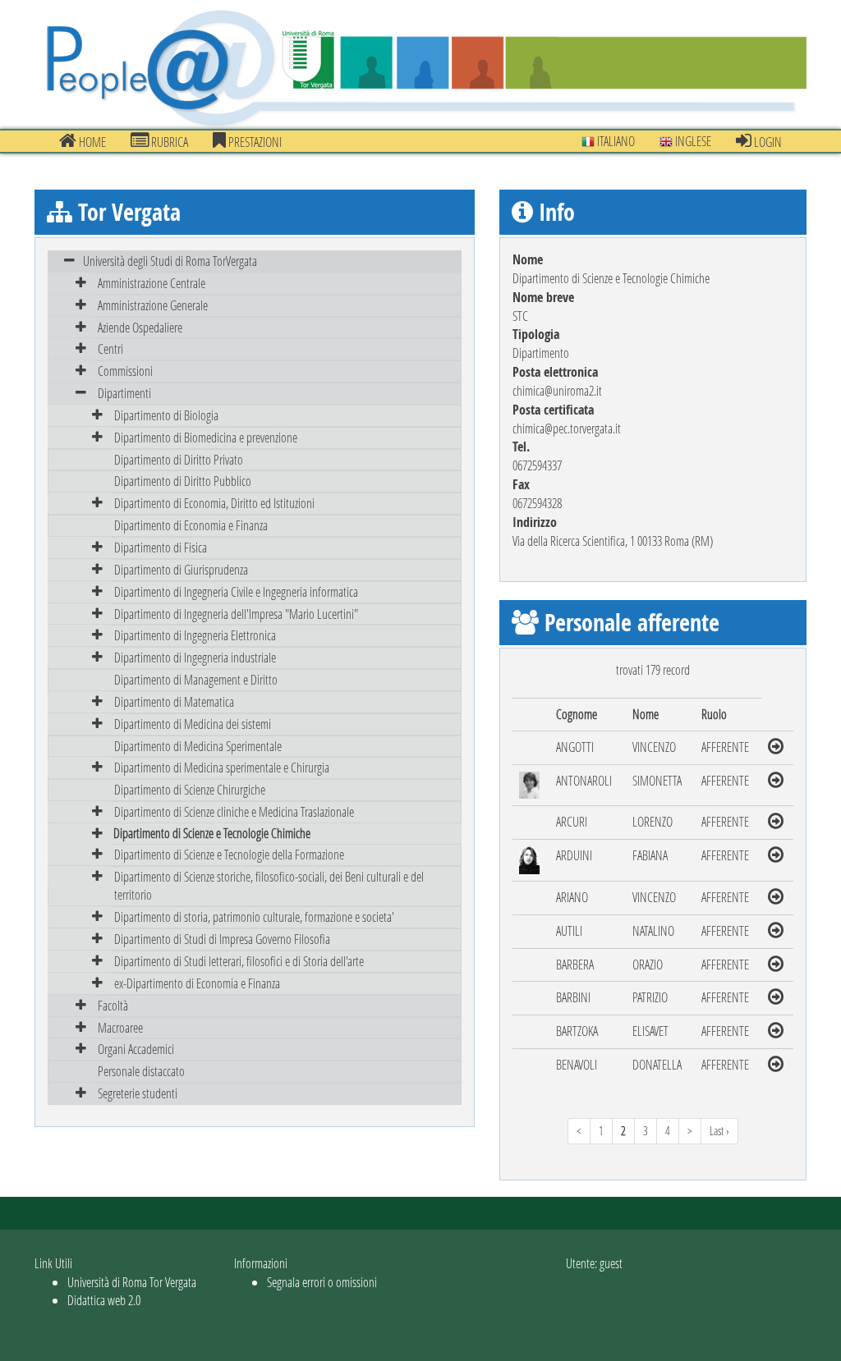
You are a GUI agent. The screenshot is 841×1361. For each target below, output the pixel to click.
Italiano (615, 140)
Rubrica (168, 141)
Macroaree (120, 1027)
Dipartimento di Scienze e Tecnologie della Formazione (229, 854)
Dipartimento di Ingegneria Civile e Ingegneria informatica (236, 591)
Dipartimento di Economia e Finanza (191, 525)
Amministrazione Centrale (151, 282)
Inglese (692, 140)
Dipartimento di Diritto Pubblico (182, 480)
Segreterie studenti (137, 1093)
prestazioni (254, 141)
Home (91, 141)
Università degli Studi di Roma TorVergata (170, 260)
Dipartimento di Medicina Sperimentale (198, 745)
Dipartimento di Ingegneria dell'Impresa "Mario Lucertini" (236, 613)
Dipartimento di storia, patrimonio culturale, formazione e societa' (254, 916)
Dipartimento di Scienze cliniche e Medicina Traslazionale (234, 811)
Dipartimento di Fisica (160, 547)
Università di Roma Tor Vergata (131, 1281)
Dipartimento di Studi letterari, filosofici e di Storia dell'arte (239, 960)
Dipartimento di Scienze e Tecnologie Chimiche (211, 832)
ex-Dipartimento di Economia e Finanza (197, 983)
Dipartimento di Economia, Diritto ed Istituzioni (214, 502)
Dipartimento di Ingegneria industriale (195, 657)
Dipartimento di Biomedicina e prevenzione (205, 437)
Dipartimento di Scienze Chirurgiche (189, 789)
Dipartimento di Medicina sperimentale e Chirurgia (221, 767)
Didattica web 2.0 (103, 1299)
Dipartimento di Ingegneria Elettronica (195, 635)
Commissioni (125, 370)
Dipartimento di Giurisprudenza (181, 569)
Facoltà (113, 1005)
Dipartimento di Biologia (166, 415)
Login (766, 141)
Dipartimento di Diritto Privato (178, 459)
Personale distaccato (141, 1070)
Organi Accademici (136, 1048)
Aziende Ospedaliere (140, 327)
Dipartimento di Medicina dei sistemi (192, 723)
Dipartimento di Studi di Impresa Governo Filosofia (222, 938)
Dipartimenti (124, 392)
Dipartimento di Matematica (174, 701)
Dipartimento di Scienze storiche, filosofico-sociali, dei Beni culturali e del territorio (269, 886)
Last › (719, 1131)
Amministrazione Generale (153, 305)
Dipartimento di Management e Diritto (196, 679)
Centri (110, 348)
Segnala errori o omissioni (322, 1281)
